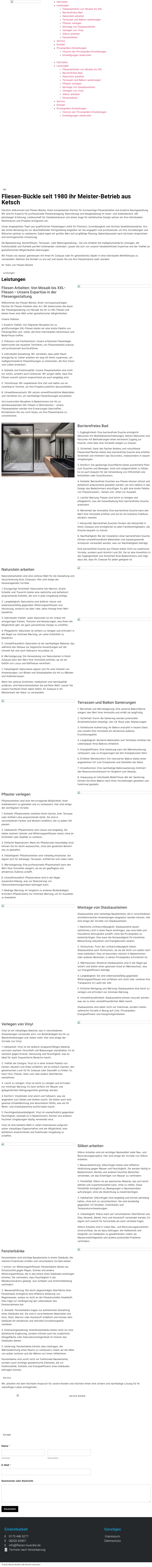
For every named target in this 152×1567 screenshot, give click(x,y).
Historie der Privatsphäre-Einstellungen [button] (84, 51)
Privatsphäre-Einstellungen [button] (72, 47)
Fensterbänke (69, 37)
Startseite (62, 1)
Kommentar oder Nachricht (17, 1480)
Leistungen (63, 5)
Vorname (5, 1458)
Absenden (10, 1508)
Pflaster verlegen (71, 23)
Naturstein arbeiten (73, 16)
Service (61, 40)
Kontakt (61, 44)
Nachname (53, 1458)
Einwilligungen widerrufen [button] (76, 55)
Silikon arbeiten (71, 33)
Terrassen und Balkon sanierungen (81, 19)
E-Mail (6, 1465)
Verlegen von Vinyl (72, 30)
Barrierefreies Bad (72, 12)
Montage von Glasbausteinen (78, 26)
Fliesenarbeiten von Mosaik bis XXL (82, 8)
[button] (101, 58)
